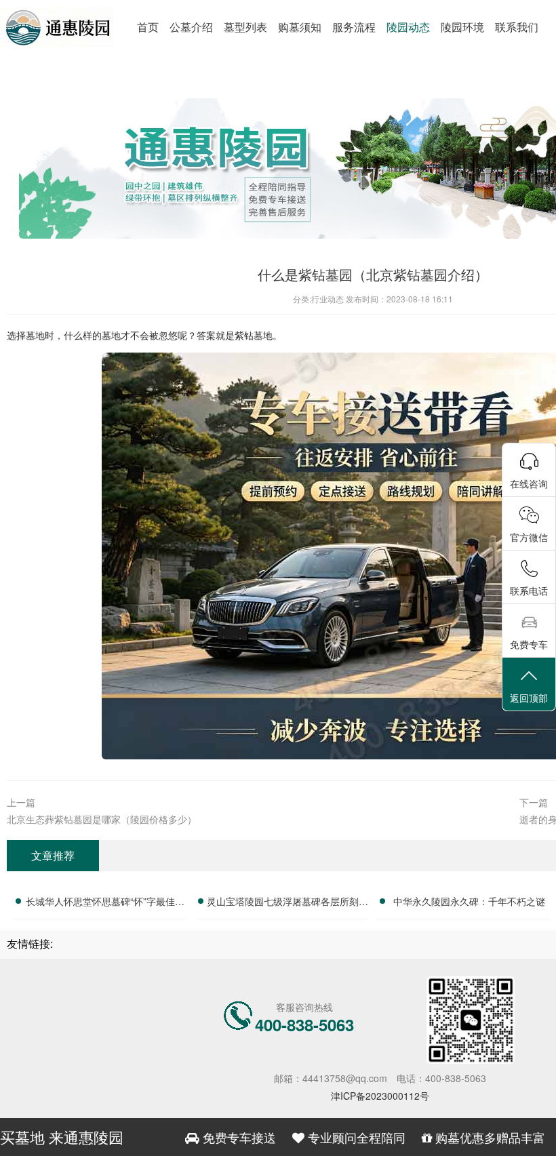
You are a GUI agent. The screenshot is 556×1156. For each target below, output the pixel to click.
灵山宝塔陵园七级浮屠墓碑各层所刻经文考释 (287, 903)
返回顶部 (529, 697)
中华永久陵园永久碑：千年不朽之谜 (469, 901)
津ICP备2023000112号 (380, 1095)
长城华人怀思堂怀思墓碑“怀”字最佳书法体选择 (105, 903)
